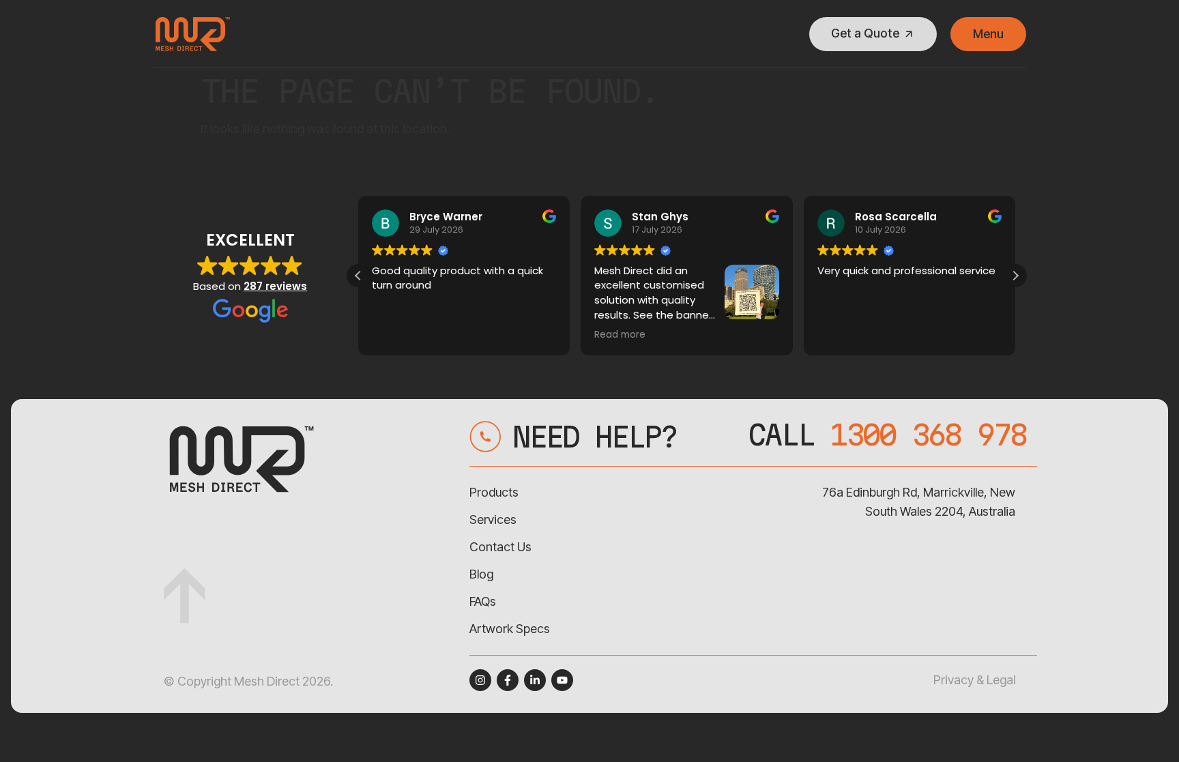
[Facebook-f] (508, 680)
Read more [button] (619, 335)
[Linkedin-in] (535, 680)
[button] (1015, 275)
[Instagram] (480, 680)
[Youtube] (562, 680)
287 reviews (275, 286)
